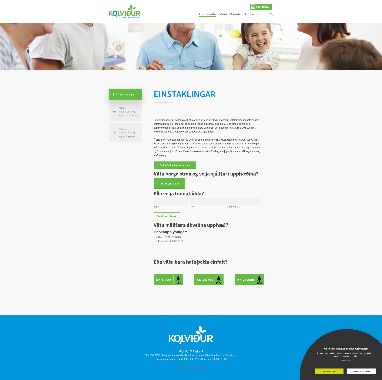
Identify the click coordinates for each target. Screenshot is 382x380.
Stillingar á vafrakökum (362, 371)
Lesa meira (345, 361)
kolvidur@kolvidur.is (227, 355)
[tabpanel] (207, 192)
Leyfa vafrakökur (329, 371)
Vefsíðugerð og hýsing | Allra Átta (191, 368)
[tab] (125, 94)
